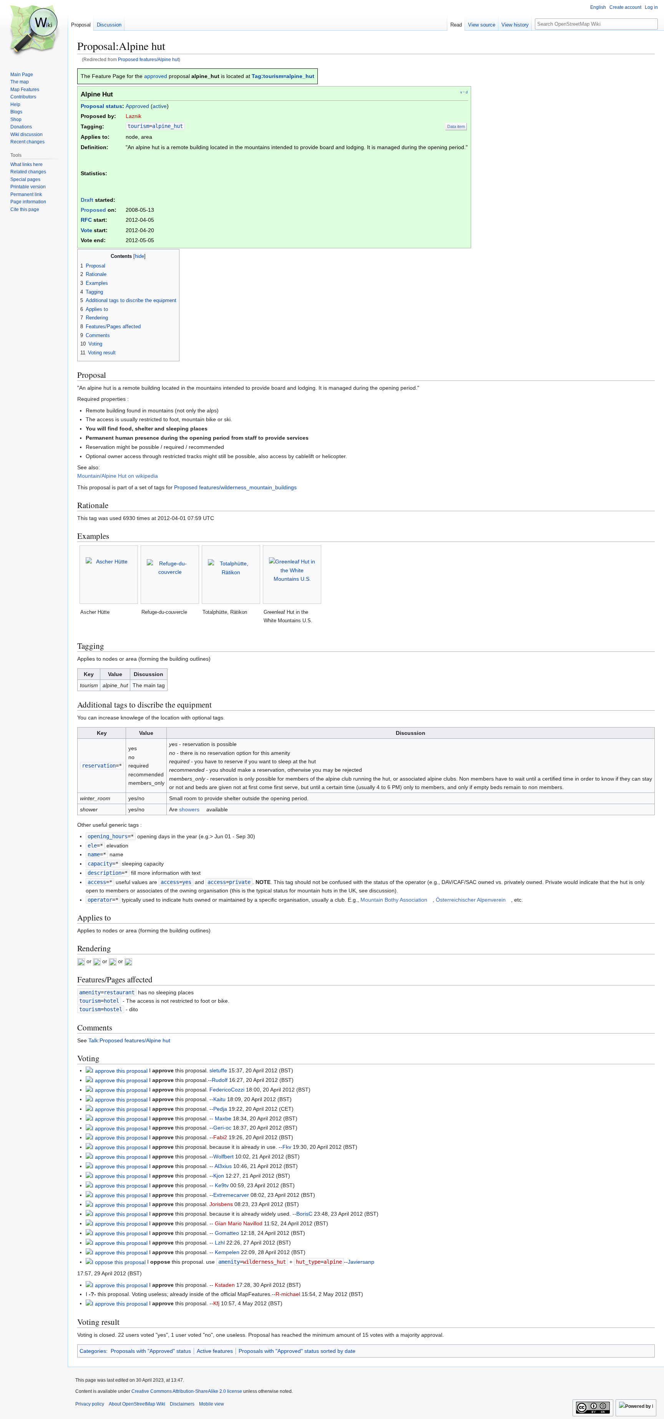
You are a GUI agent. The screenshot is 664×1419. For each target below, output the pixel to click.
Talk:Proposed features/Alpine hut (129, 1040)
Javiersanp (361, 1262)
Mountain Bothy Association (393, 900)
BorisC (304, 1214)
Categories (93, 1351)
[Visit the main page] (34, 30)
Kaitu (219, 1099)
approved (155, 76)
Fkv (286, 1147)
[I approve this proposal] (117, 1070)
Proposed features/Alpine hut (148, 59)
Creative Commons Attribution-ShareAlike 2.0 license (186, 1391)
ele (92, 845)
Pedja (220, 1109)
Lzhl (220, 1243)
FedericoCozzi (226, 1090)
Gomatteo (227, 1233)
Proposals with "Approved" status (151, 1351)
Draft (87, 200)
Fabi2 (220, 1137)
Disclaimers (182, 1404)
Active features (215, 1351)
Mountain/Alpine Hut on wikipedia (117, 476)
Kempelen (227, 1252)
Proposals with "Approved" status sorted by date (297, 1351)
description (104, 873)
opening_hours (108, 836)
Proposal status (101, 106)
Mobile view (211, 1404)
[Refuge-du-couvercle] (170, 574)
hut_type (308, 1262)
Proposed (93, 210)
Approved (137, 106)
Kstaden (225, 1285)
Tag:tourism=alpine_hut (283, 76)
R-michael (288, 1294)
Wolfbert (223, 1156)
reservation (99, 766)
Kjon (218, 1176)
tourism (138, 126)
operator (100, 900)
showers (189, 809)
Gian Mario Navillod (238, 1223)
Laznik (133, 116)
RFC (86, 220)
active (160, 106)
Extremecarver (231, 1195)
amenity (90, 992)
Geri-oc (222, 1128)
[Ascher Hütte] (109, 574)
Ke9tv (222, 1185)
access (97, 882)
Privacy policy (89, 1404)
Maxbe (223, 1118)
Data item (456, 126)
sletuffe (218, 1070)
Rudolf (219, 1080)
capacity (100, 864)
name (94, 854)
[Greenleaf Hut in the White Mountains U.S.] (292, 574)
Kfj (216, 1303)
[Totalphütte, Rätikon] (231, 574)
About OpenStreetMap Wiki (137, 1404)
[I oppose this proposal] (116, 1262)
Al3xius (223, 1166)
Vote (86, 230)
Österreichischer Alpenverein (471, 900)
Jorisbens (221, 1204)
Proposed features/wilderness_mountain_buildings (235, 487)
